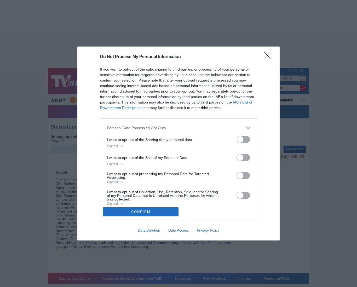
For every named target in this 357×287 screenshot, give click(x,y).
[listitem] (178, 128)
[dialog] (178, 143)
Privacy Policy (208, 230)
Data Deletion (149, 230)
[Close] (269, 57)
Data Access (178, 230)
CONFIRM (141, 212)
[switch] (243, 139)
